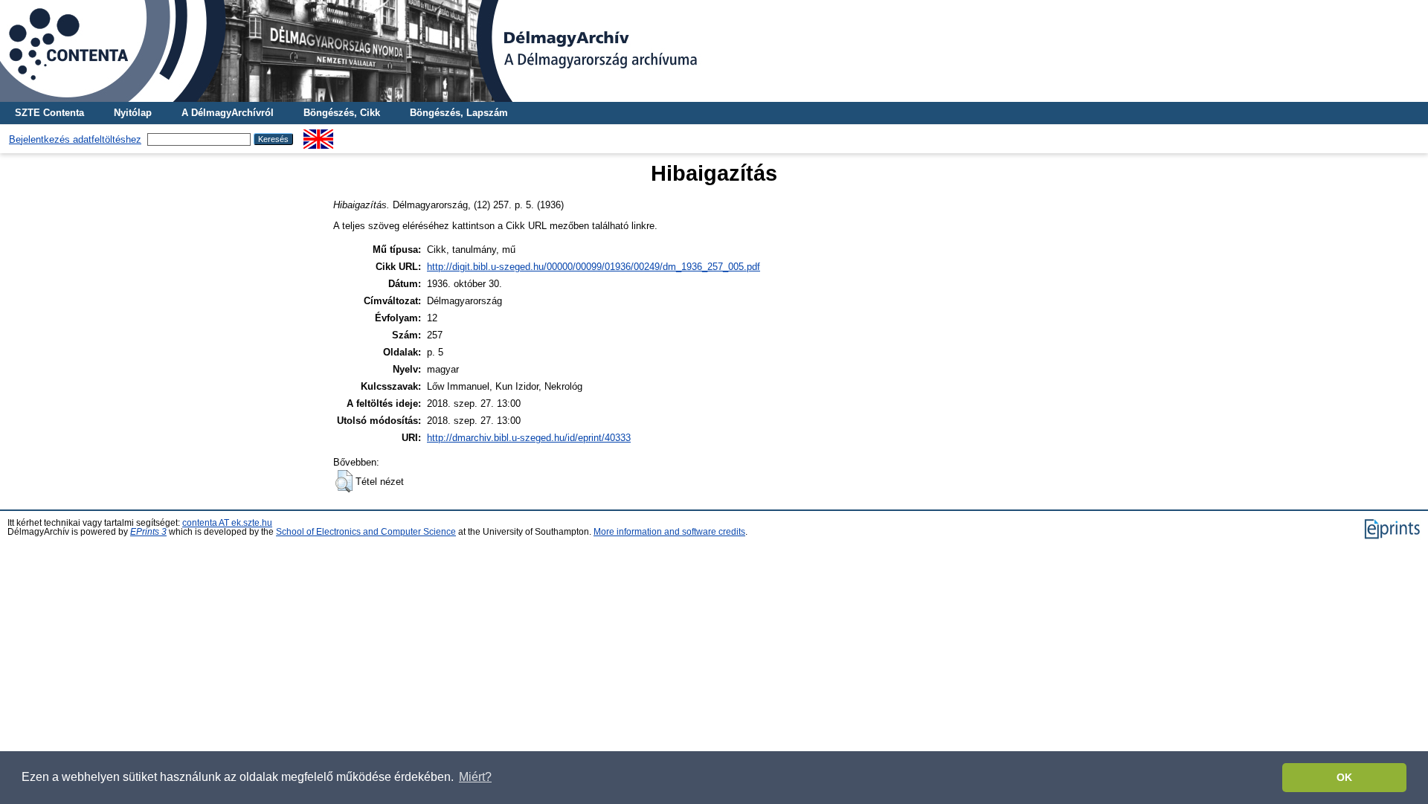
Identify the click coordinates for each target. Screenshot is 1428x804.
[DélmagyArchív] (714, 51)
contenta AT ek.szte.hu (227, 522)
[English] (318, 135)
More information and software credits (669, 531)
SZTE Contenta (49, 112)
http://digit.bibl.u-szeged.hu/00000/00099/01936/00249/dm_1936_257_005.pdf (593, 266)
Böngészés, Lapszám (459, 112)
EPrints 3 (148, 531)
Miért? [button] (475, 777)
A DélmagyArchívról (227, 112)
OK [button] (1344, 777)
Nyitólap (133, 112)
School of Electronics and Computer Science (366, 531)
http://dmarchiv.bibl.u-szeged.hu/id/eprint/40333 (529, 437)
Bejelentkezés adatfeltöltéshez (75, 139)
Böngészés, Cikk (341, 112)
